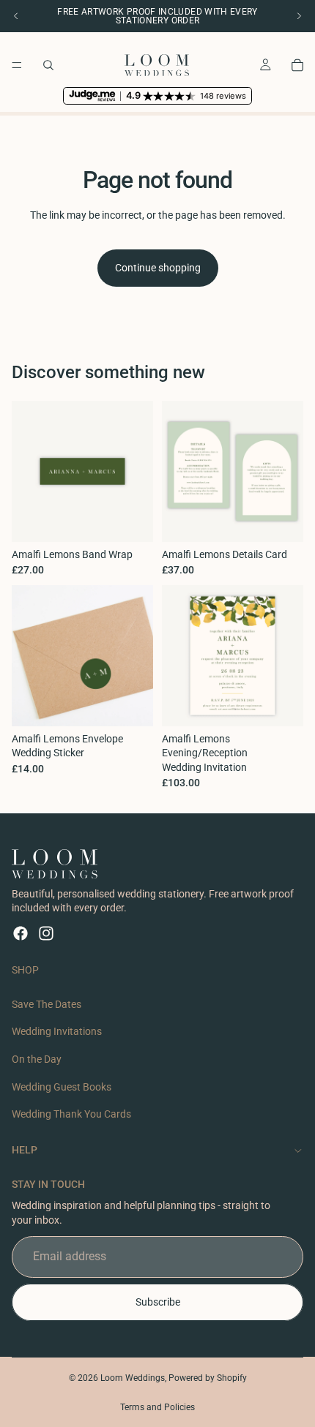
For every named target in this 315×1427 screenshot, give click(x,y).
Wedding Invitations (57, 1032)
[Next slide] (299, 16)
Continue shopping (158, 268)
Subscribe (158, 1302)
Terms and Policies (157, 1407)
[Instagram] (46, 933)
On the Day (37, 1059)
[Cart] (297, 65)
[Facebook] (20, 933)
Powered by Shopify (207, 1378)
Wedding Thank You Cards (71, 1115)
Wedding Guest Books (61, 1087)
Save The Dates (46, 1004)
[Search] (48, 65)
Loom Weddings (132, 1378)
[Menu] (17, 65)
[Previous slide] (16, 16)
